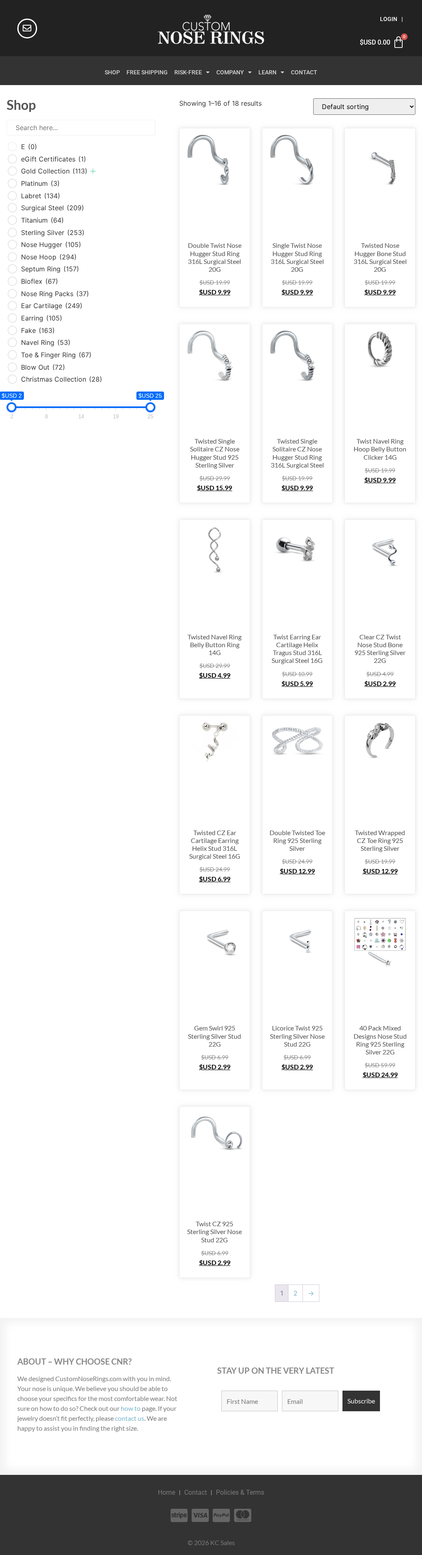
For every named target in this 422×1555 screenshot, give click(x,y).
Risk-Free (188, 72)
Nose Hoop (49, 257)
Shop (112, 72)
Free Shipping (147, 72)
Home (166, 1492)
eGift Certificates (53, 159)
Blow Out (43, 367)
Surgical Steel (52, 208)
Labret (40, 196)
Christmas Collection (61, 379)
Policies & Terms (240, 1492)
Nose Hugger (51, 244)
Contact (304, 72)
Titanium (42, 220)
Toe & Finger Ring (56, 355)
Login (388, 19)
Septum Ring (50, 269)
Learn (267, 72)
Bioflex (39, 281)
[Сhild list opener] (93, 171)
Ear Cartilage (51, 306)
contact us (129, 1418)
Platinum (40, 183)
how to (131, 1408)
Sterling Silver (52, 232)
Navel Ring (45, 342)
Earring (41, 318)
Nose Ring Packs (55, 294)
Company (230, 72)
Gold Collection (54, 171)
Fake (38, 330)
